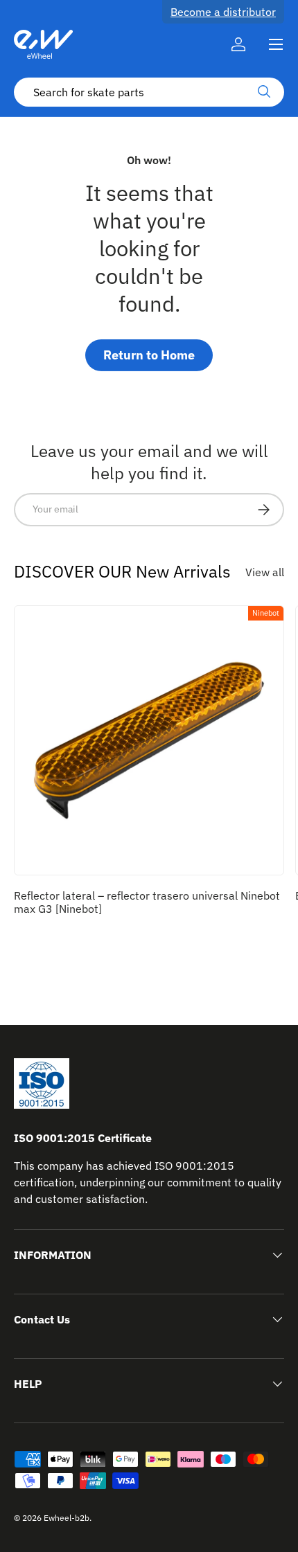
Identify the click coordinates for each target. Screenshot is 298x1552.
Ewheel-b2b (66, 1518)
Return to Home (149, 355)
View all (264, 572)
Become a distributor (223, 12)
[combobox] (149, 92)
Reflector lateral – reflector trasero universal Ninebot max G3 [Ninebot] (147, 902)
